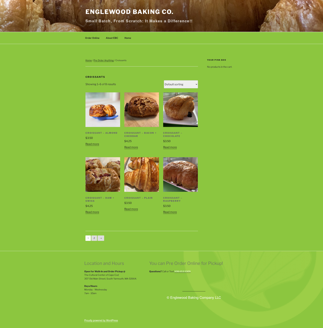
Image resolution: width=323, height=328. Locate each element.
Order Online (92, 37)
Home (127, 37)
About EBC (112, 37)
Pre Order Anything (104, 60)
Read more (92, 144)
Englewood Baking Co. (129, 11)
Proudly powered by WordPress (101, 320)
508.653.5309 (182, 271)
